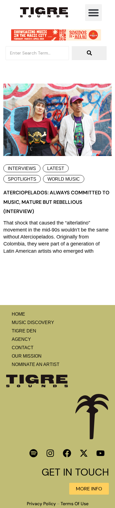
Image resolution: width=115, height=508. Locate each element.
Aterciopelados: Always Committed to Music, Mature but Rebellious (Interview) (56, 202)
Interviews (22, 168)
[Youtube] (100, 453)
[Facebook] (67, 453)
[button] (93, 12)
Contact (22, 347)
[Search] (89, 53)
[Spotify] (33, 453)
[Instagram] (50, 453)
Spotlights (22, 179)
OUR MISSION (27, 356)
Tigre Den (24, 331)
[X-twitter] (83, 453)
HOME (18, 314)
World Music (63, 179)
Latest (55, 168)
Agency (21, 339)
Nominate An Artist (35, 364)
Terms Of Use (74, 504)
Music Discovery (33, 322)
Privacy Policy (41, 504)
